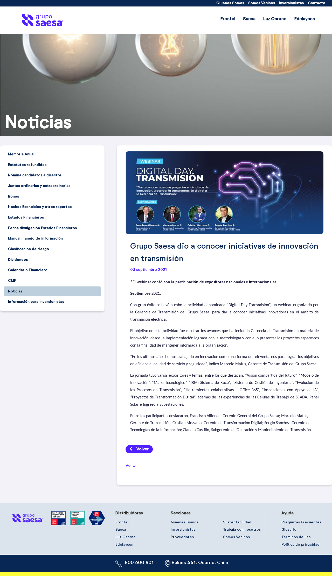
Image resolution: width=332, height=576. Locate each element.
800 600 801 (139, 562)
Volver (142, 449)
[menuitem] (230, 3)
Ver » (131, 466)
